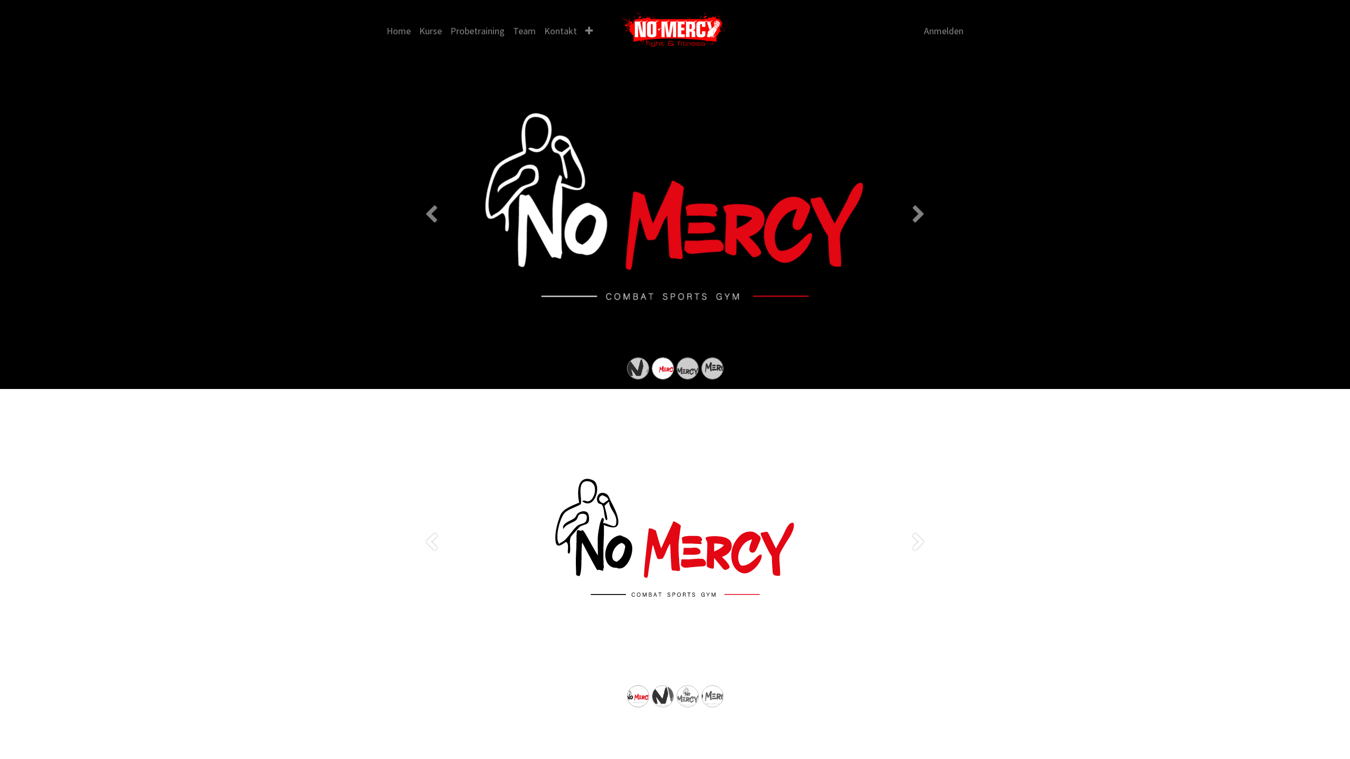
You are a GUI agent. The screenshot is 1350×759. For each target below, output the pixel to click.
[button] (589, 31)
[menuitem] (398, 31)
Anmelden (943, 31)
